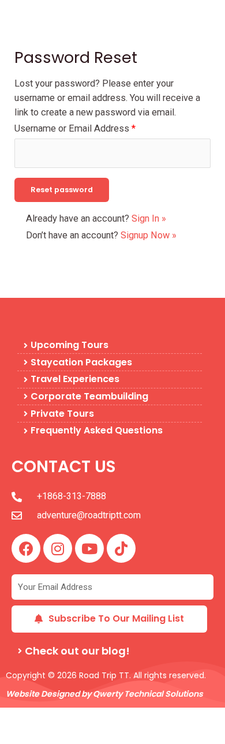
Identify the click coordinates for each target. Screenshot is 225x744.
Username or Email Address (75, 128)
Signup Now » (149, 235)
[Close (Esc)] (120, 717)
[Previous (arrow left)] (16, 735)
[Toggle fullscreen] (51, 717)
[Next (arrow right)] (51, 735)
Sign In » (149, 218)
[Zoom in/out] (16, 717)
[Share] (85, 717)
